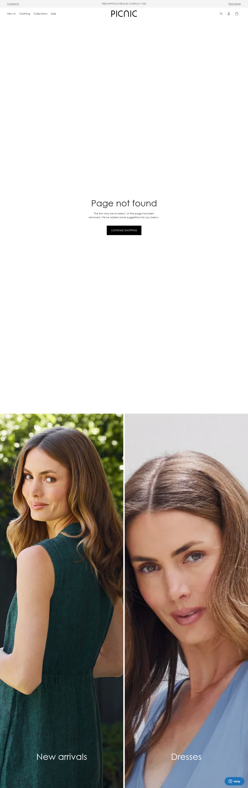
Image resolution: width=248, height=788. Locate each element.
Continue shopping (124, 230)
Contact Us (13, 3)
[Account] (229, 14)
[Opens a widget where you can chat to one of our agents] (234, 781)
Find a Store (235, 3)
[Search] (221, 14)
